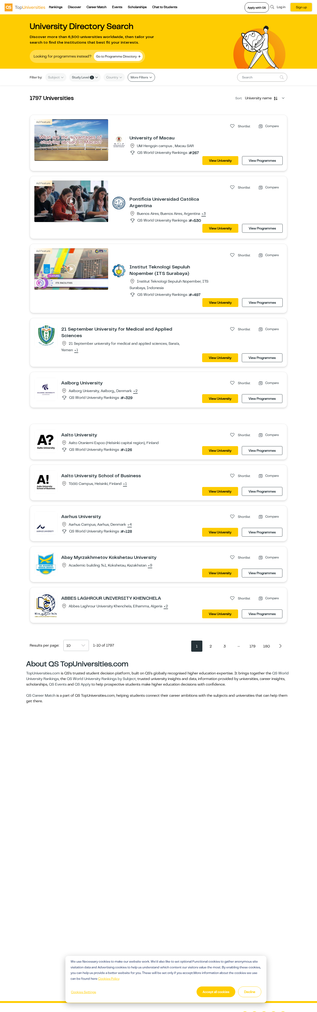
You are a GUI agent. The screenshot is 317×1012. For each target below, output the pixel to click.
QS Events (58, 684)
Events (117, 7)
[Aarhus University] (46, 522)
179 (252, 646)
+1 (76, 350)
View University (220, 160)
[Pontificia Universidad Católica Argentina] (119, 202)
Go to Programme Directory (116, 56)
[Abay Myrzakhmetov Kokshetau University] (46, 563)
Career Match (97, 7)
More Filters (140, 77)
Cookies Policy (109, 979)
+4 (129, 524)
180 (266, 646)
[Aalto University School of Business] (46, 482)
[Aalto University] (46, 441)
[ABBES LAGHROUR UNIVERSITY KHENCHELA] (46, 605)
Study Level (82, 77)
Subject (54, 77)
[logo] (25, 7)
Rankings (55, 7)
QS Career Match (40, 695)
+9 (150, 565)
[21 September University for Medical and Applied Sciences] (46, 335)
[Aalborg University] (46, 389)
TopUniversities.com (43, 673)
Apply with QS (257, 8)
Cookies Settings (83, 992)
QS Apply (83, 684)
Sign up (301, 7)
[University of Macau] (119, 141)
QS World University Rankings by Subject (101, 679)
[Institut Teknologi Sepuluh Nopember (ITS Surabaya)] (119, 270)
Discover (74, 7)
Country (112, 77)
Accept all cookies (216, 992)
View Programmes (262, 160)
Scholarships (137, 7)
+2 (135, 391)
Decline (249, 992)
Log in (281, 7)
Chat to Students (164, 7)
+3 (203, 213)
